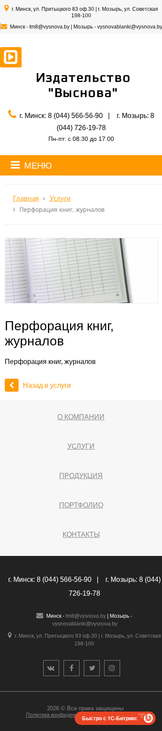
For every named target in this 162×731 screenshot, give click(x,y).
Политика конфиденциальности (65, 715)
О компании (81, 417)
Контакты (81, 534)
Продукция (81, 475)
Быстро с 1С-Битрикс (109, 718)
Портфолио (81, 505)
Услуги (60, 198)
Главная (26, 198)
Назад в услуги (47, 385)
